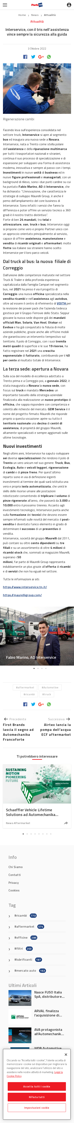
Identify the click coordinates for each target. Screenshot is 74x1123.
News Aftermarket (18, 823)
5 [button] (39, 834)
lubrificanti (28, 959)
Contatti (14, 874)
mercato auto (30, 970)
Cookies (14, 890)
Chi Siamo (15, 867)
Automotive (50, 687)
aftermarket (26, 687)
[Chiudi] (66, 1054)
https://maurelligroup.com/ (22, 595)
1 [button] (34, 668)
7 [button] (47, 834)
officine (26, 937)
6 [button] (43, 834)
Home (22, 15)
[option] (37, 636)
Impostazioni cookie (36, 1108)
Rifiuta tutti (37, 1097)
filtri (24, 948)
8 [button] (51, 834)
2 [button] (38, 668)
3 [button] (42, 668)
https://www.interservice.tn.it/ (25, 587)
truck (47, 694)
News (35, 15)
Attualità (50, 15)
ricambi (30, 694)
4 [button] (46, 668)
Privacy (13, 882)
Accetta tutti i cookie (36, 1086)
